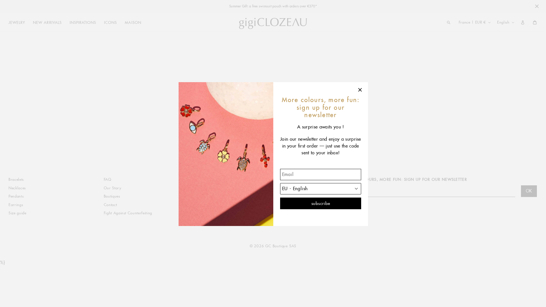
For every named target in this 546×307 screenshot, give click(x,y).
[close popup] (360, 90)
